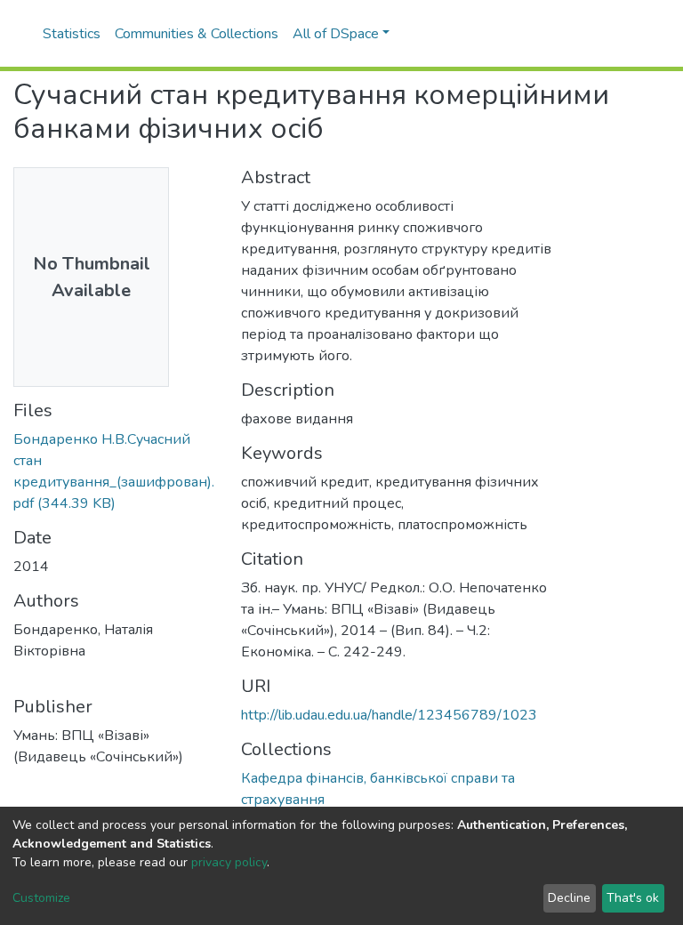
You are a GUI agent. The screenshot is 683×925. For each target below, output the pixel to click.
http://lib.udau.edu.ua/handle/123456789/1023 (389, 715)
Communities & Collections (196, 34)
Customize (41, 897)
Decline (569, 897)
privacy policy (229, 862)
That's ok (633, 897)
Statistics (71, 34)
